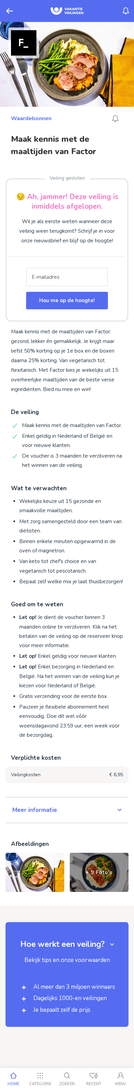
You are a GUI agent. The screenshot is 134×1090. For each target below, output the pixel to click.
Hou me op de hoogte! (67, 300)
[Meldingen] (125, 10)
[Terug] (9, 11)
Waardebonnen (31, 118)
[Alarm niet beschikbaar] (115, 118)
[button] (67, 810)
